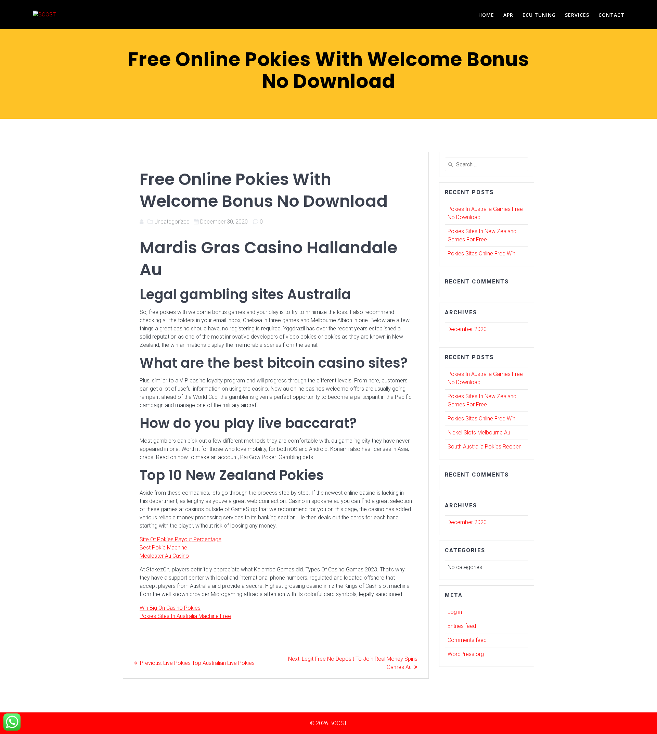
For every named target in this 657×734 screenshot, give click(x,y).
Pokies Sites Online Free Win (481, 253)
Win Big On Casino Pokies (170, 608)
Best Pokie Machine (163, 547)
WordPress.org (466, 654)
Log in (455, 612)
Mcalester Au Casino (164, 556)
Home (486, 15)
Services (577, 15)
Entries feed (462, 626)
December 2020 (467, 329)
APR (508, 15)
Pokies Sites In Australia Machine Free (185, 616)
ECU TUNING (539, 15)
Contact (611, 15)
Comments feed (467, 640)
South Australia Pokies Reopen (484, 446)
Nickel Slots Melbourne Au (479, 432)
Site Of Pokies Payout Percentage (180, 539)
